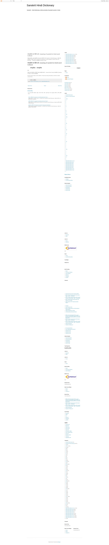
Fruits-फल (67, 429)
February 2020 (67, 89)
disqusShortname (69, 337)
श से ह (40, 81)
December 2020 (67, 82)
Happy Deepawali (69, 323)
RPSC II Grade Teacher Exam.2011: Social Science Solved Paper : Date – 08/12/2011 (73, 298)
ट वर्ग (66, 129)
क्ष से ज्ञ (66, 464)
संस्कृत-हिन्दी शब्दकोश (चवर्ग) (69, 56)
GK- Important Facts (69, 328)
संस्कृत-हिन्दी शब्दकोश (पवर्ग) (69, 60)
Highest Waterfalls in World (70, 310)
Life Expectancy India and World (71, 311)
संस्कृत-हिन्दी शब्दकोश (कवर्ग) (70, 55)
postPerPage (68, 188)
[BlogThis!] (31, 80)
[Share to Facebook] (34, 80)
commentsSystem (69, 186)
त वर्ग (66, 133)
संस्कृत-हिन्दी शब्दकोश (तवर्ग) (69, 59)
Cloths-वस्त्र (68, 427)
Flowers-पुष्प (67, 428)
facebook (67, 234)
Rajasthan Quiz (68, 330)
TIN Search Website (69, 272)
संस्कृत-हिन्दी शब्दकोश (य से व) (70, 62)
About (67, 390)
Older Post (60, 85)
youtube (67, 277)
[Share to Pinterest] (35, 80)
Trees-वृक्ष (67, 436)
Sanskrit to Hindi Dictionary (34, 81)
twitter (67, 236)
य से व (66, 149)
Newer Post (30, 85)
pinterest (67, 274)
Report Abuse (67, 174)
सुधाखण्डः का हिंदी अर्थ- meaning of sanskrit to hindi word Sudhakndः (39, 105)
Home (45, 85)
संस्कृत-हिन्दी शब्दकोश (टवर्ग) (69, 58)
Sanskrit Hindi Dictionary (40, 5)
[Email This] (30, 80)
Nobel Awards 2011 (69, 307)
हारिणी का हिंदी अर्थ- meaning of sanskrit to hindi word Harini (38, 101)
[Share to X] (33, 80)
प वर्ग (66, 141)
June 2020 (66, 83)
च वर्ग (66, 123)
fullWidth (67, 179)
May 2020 (66, 85)
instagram (67, 276)
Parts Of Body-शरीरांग (69, 432)
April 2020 (66, 86)
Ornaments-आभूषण (69, 431)
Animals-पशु (30, 90)
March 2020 (67, 87)
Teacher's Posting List (69, 324)
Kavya (68, 77)
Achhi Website (68, 273)
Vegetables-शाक (68, 437)
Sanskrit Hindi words (69, 442)
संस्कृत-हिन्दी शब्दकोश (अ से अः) (70, 54)
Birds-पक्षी (67, 425)
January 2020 (67, 90)
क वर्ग (66, 114)
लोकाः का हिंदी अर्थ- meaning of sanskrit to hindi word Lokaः (38, 97)
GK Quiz (67, 305)
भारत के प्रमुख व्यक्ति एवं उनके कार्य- (71, 329)
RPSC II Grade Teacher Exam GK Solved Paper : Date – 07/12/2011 (73, 295)
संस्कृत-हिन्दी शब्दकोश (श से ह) (45, 81)
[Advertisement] (54, 21)
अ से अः (67, 98)
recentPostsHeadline (69, 180)
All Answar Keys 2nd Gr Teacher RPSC (72, 293)
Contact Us (67, 391)
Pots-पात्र (67, 433)
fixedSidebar (68, 187)
